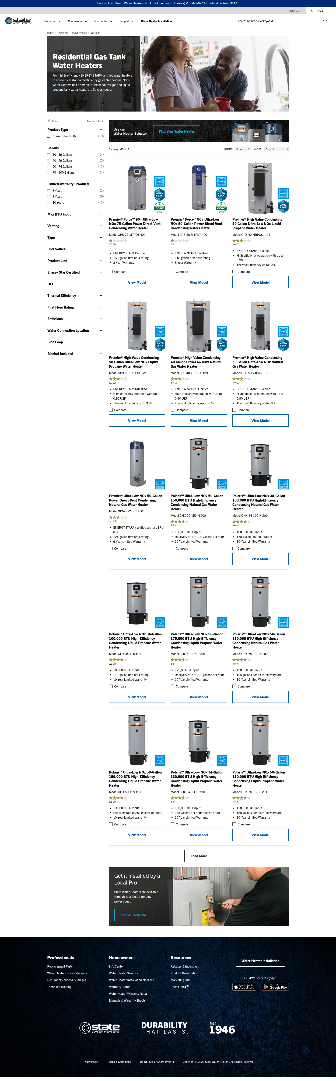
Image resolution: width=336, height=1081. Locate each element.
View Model (137, 282)
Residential (62, 32)
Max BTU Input (59, 214)
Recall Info (178, 987)
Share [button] (54, 121)
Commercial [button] (75, 21)
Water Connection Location (68, 330)
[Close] (329, 3)
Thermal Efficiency (61, 295)
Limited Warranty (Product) (68, 184)
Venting (53, 225)
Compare (120, 272)
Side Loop (55, 342)
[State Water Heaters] (18, 21)
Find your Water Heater (176, 131)
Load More (199, 856)
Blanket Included (60, 353)
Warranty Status (119, 987)
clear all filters (94, 121)
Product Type (57, 129)
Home (50, 32)
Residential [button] (50, 21)
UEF (50, 284)
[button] (296, 10)
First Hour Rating (60, 307)
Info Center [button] (101, 21)
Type (51, 237)
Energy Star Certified (63, 272)
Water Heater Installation (260, 960)
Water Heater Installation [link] (156, 21)
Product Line (57, 260)
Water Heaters (79, 32)
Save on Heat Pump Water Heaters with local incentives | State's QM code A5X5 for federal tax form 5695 (167, 3)
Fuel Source (56, 249)
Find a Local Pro (133, 915)
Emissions (55, 318)
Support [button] (125, 21)
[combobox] (283, 21)
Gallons (53, 148)
